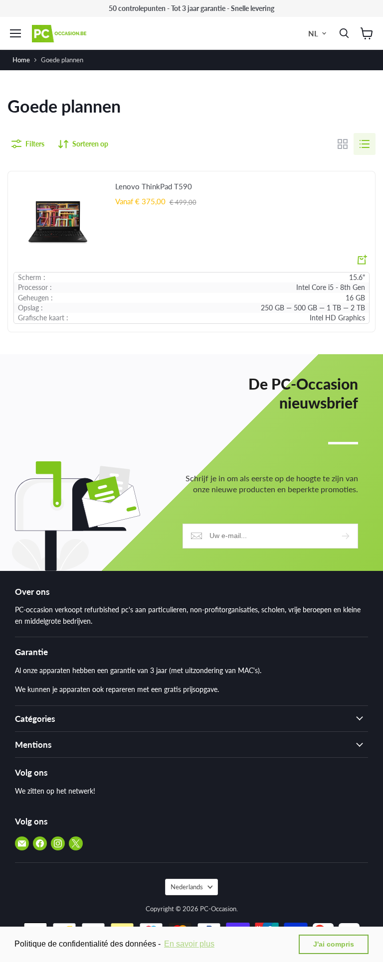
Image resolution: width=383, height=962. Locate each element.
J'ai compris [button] (333, 944)
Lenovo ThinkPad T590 (153, 186)
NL (313, 33)
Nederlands (187, 887)
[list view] (365, 144)
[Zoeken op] (342, 33)
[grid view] (343, 144)
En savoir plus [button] (189, 944)
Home (21, 60)
